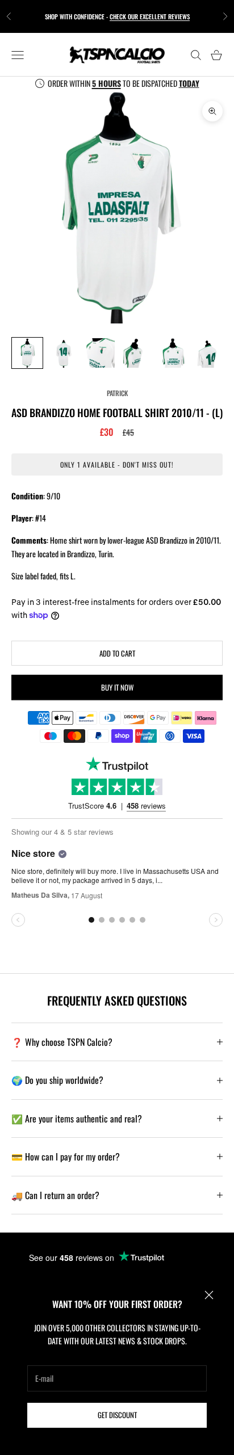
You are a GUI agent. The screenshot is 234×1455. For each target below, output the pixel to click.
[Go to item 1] (27, 353)
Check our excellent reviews (150, 16)
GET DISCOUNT (117, 1414)
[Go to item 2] (64, 353)
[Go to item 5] (173, 353)
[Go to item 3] (100, 353)
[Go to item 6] (209, 353)
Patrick (117, 393)
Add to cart (117, 653)
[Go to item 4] (136, 353)
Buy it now (117, 687)
